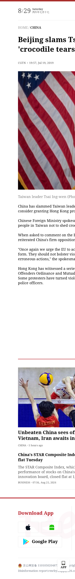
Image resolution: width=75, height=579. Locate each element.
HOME (23, 28)
